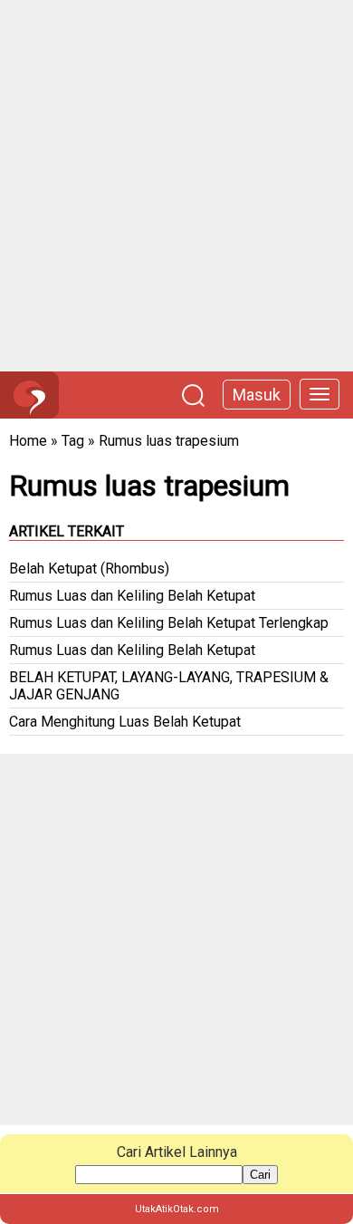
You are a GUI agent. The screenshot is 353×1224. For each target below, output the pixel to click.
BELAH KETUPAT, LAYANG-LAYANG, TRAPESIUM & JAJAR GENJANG (169, 686)
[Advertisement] (176, 185)
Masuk (257, 394)
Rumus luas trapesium (169, 440)
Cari (260, 1174)
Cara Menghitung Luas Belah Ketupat (125, 721)
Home (28, 440)
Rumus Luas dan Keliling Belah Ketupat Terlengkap (169, 622)
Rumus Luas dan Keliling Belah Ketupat (132, 595)
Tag (73, 440)
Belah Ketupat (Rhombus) (89, 568)
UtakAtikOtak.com (177, 1209)
